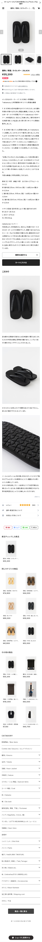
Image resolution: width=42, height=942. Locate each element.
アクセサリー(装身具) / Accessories (15, 881)
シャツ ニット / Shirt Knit (10, 841)
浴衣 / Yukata (7, 762)
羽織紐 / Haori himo (9, 828)
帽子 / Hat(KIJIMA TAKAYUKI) (13, 854)
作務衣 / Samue (7, 775)
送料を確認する (23, 86)
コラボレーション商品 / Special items (15, 782)
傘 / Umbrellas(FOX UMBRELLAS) (14, 874)
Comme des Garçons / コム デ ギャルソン (17, 749)
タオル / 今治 (6, 901)
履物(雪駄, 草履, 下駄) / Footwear (14, 808)
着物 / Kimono (7, 755)
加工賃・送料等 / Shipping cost (13, 894)
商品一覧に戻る (21, 911)
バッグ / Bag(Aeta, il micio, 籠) (13, 815)
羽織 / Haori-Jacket (9, 768)
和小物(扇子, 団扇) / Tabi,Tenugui (14, 861)
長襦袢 (4, 835)
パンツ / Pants (7, 848)
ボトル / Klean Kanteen (10, 888)
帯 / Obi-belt (7, 802)
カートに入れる (21, 262)
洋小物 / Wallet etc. (9, 868)
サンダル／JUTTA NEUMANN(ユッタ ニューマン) (19, 821)
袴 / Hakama (6, 795)
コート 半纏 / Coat (8, 788)
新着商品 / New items (10, 742)
